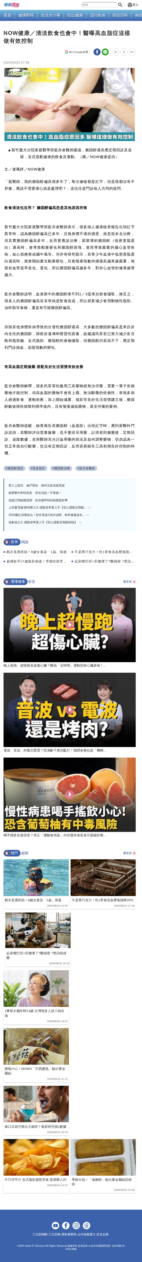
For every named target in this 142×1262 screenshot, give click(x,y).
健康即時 (26, 15)
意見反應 (103, 1234)
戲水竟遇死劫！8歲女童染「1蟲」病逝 (36, 552)
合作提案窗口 (86, 1234)
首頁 (7, 15)
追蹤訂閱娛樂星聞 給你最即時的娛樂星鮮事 (38, 500)
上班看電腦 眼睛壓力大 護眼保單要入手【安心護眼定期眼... (50, 507)
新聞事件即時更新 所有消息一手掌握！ (35, 492)
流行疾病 (97, 15)
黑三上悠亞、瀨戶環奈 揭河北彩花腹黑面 (37, 485)
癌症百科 (120, 15)
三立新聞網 (39, 1234)
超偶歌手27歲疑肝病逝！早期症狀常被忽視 (40, 561)
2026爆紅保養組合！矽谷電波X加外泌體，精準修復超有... (49, 514)
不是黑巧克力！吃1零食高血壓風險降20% (107, 552)
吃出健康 (75, 15)
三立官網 (54, 1234)
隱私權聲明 (69, 1234)
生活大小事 (50, 15)
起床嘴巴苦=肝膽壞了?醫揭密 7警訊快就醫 (108, 561)
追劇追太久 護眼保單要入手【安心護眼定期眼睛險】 (45, 522)
